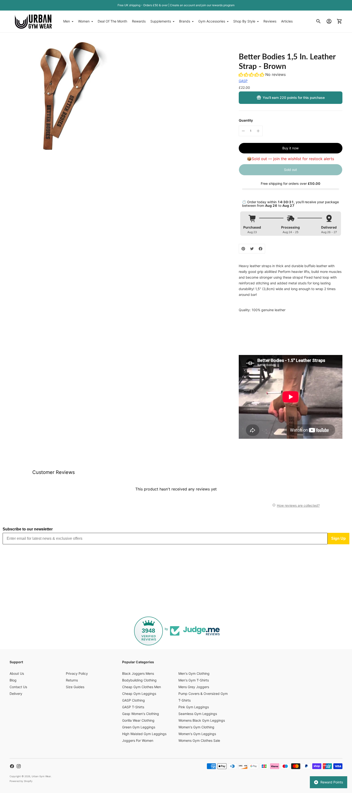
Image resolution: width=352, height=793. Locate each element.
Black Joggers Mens (138, 673)
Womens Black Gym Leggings (201, 720)
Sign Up (338, 538)
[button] (252, 74)
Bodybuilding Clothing (139, 680)
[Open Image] (64, 96)
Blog (13, 680)
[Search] (318, 21)
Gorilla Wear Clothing (138, 720)
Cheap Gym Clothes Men (141, 687)
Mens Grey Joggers (193, 687)
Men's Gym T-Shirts (193, 680)
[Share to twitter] (252, 248)
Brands (184, 21)
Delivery (16, 694)
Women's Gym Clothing (196, 727)
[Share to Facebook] (260, 248)
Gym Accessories (211, 21)
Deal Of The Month (112, 21)
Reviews (269, 21)
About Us (17, 673)
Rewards (139, 21)
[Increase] (258, 131)
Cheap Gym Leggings (139, 694)
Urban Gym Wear (41, 776)
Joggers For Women (137, 740)
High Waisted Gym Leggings (144, 734)
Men (66, 21)
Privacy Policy (77, 673)
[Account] (329, 21)
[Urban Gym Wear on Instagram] (18, 766)
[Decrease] (243, 131)
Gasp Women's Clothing (140, 714)
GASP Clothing (133, 700)
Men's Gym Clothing (194, 673)
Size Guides (75, 687)
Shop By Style (244, 21)
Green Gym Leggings (138, 727)
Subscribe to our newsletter (28, 529)
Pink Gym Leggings (193, 707)
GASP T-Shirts (133, 707)
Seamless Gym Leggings (197, 714)
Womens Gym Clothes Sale (199, 740)
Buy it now (290, 148)
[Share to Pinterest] (243, 248)
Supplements (160, 21)
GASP (243, 81)
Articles (287, 21)
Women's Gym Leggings (197, 734)
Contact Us (18, 687)
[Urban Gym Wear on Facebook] (12, 766)
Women (84, 21)
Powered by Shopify (21, 781)
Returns (72, 680)
